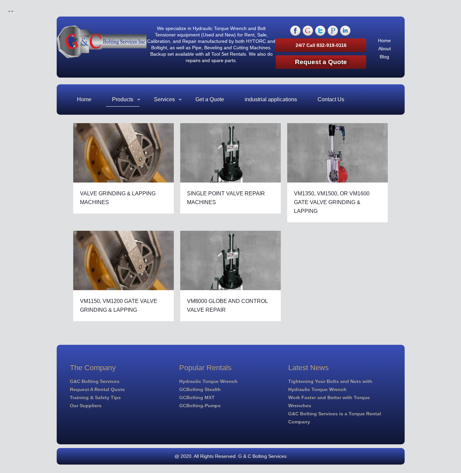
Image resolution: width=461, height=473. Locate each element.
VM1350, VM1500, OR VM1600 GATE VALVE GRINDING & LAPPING (332, 202)
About (384, 48)
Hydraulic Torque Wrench (208, 381)
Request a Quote (321, 61)
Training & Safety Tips (95, 397)
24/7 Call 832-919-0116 (321, 45)
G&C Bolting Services (94, 381)
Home (384, 40)
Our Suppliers (86, 405)
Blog (384, 56)
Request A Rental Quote (97, 389)
